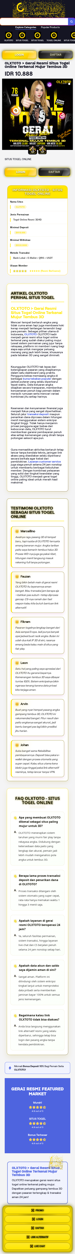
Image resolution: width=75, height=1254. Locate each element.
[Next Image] (70, 114)
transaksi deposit (38, 414)
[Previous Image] (5, 114)
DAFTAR (55, 54)
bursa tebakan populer (37, 378)
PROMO (40, 1211)
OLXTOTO (30, 334)
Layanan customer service (44, 461)
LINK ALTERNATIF (39, 1237)
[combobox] (34, 21)
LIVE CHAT (39, 1245)
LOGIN (19, 54)
